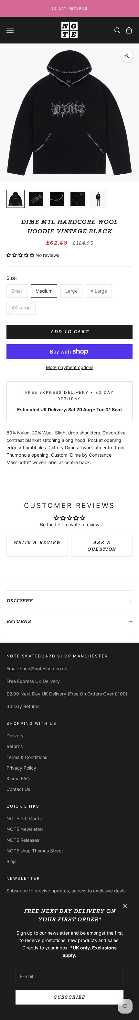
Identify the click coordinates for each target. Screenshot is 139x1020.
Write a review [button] (37, 542)
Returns (14, 746)
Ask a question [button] (101, 546)
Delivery (15, 735)
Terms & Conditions (26, 757)
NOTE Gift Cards (24, 818)
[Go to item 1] (15, 199)
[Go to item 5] (98, 199)
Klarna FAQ (18, 778)
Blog (11, 861)
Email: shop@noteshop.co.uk (36, 668)
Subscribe (69, 997)
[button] (21, 255)
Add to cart (69, 331)
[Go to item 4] (78, 199)
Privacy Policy (21, 768)
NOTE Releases (22, 840)
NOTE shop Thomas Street (34, 850)
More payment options (69, 367)
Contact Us (18, 789)
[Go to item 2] (36, 199)
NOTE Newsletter (24, 829)
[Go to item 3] (57, 199)
